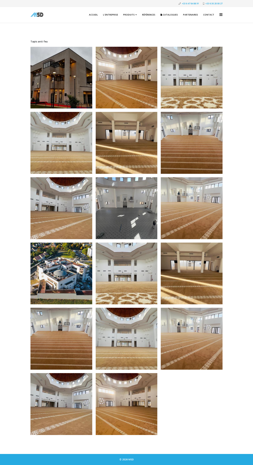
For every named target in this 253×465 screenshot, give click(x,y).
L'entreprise (110, 14)
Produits (129, 14)
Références (148, 14)
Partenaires (190, 14)
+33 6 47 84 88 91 (190, 3)
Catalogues (170, 14)
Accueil (93, 14)
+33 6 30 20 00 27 (214, 3)
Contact (208, 14)
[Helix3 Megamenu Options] (221, 14)
